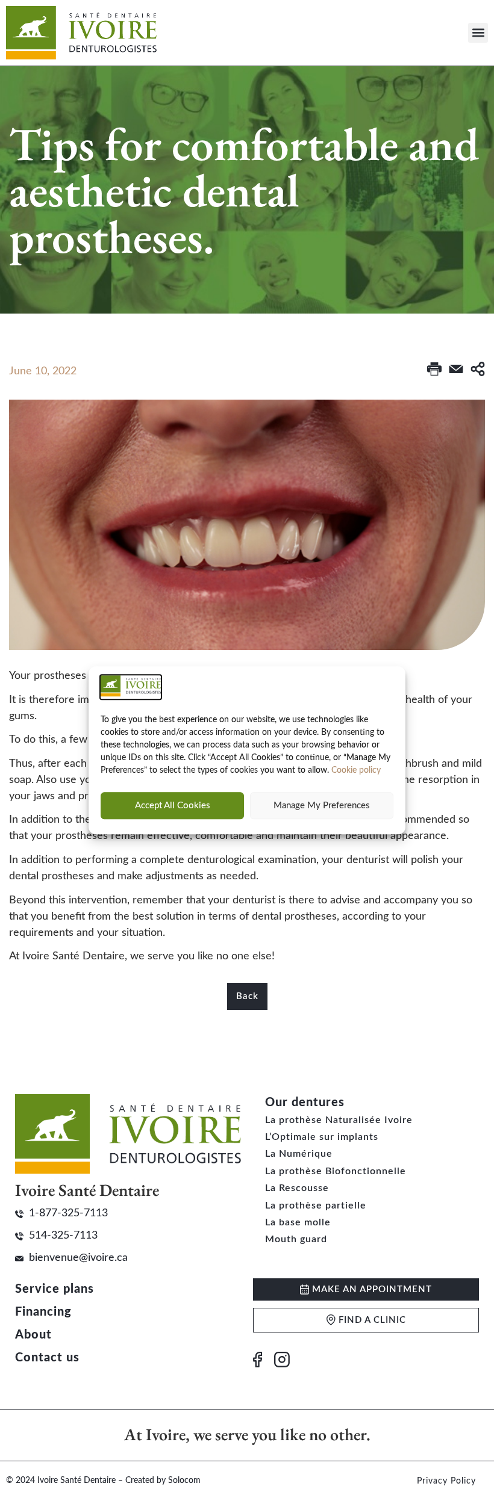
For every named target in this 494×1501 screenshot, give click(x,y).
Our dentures (305, 1103)
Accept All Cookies (172, 805)
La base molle (298, 1222)
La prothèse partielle (315, 1205)
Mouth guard (296, 1239)
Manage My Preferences (322, 805)
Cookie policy (356, 771)
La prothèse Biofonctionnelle (335, 1171)
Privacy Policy (446, 1481)
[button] (478, 33)
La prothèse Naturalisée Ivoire (339, 1120)
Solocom (184, 1480)
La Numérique (299, 1154)
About (33, 1335)
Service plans (54, 1289)
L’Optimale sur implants (321, 1137)
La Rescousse (297, 1188)
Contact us (47, 1358)
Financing (43, 1312)
